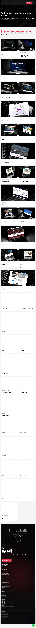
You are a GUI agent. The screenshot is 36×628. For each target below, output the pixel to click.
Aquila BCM (5, 373)
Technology (7, 52)
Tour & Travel (4, 221)
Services (3, 263)
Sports (25, 52)
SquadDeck (5, 120)
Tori (3, 518)
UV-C (3, 289)
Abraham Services (6, 434)
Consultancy (22, 179)
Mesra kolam (5, 415)
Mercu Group (5, 498)
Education (27, 179)
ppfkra (21, 139)
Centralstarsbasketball (7, 246)
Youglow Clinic (23, 434)
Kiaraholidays (5, 223)
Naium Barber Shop (7, 97)
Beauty (21, 432)
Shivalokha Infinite (6, 392)
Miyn (3, 457)
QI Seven (22, 350)
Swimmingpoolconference (26, 308)
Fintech (21, 52)
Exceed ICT (5, 54)
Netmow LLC (5, 79)
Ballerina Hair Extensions (23, 266)
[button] (33, 625)
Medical (3, 390)
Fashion (8, 515)
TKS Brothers (5, 475)
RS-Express (5, 264)
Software (4, 455)
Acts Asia (4, 308)
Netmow (4, 204)
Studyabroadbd (24, 181)
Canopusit (22, 223)
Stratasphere (5, 162)
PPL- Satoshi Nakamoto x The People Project (24, 55)
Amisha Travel (23, 392)
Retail (3, 52)
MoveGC (4, 331)
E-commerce (4, 179)
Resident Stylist (24, 475)
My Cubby (4, 350)
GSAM (3, 139)
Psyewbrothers (5, 181)
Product (21, 264)
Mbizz (21, 97)
